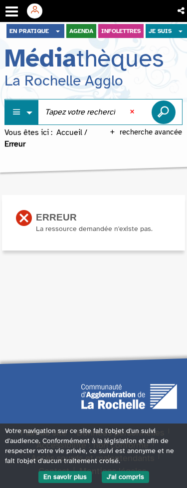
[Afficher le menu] (11, 12)
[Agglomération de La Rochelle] (129, 395)
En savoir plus (65, 476)
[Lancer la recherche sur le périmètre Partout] (163, 112)
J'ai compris (125, 476)
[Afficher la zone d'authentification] (38, 11)
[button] (182, 11)
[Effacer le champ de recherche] (133, 112)
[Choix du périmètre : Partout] (22, 112)
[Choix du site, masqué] (57, 31)
